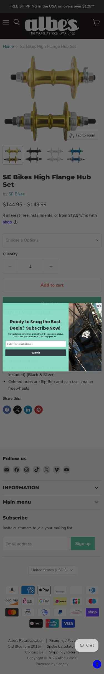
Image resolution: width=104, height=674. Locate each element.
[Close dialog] (98, 306)
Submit (35, 352)
